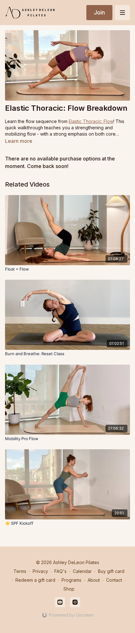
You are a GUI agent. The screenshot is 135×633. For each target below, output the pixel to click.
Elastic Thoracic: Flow (91, 121)
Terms (20, 571)
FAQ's (60, 571)
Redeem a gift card (35, 580)
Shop (68, 588)
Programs (71, 580)
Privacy (40, 571)
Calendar (82, 571)
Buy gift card (111, 571)
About (94, 580)
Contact (114, 580)
